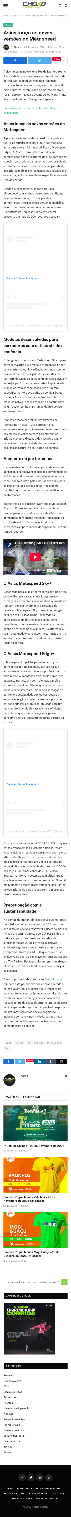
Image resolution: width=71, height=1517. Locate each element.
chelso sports (35, 1042)
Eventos (8, 1403)
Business (9, 1375)
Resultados (24, 1488)
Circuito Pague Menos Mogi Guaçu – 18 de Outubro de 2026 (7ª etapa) (31, 1254)
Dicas (8, 25)
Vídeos (7, 1452)
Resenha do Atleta (14, 1430)
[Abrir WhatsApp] (62, 1508)
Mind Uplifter (53, 979)
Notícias (8, 1413)
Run (7, 1048)
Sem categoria (12, 1441)
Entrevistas (10, 1397)
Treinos (8, 1446)
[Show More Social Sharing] (64, 60)
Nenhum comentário (34, 52)
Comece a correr (13, 1381)
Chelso (17, 47)
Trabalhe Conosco (48, 1498)
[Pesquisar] (66, 5)
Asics (8, 1042)
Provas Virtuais (12, 1424)
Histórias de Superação (16, 1408)
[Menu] (5, 5)
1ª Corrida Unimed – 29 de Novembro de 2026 (33, 1146)
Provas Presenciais (14, 1419)
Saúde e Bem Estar (14, 1435)
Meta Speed (54, 1042)
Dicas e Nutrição (13, 1392)
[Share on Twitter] (15, 60)
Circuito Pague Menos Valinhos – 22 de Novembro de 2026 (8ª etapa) (29, 1199)
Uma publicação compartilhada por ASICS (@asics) (36, 325)
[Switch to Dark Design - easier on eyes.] (60, 5)
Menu (10, 1488)
